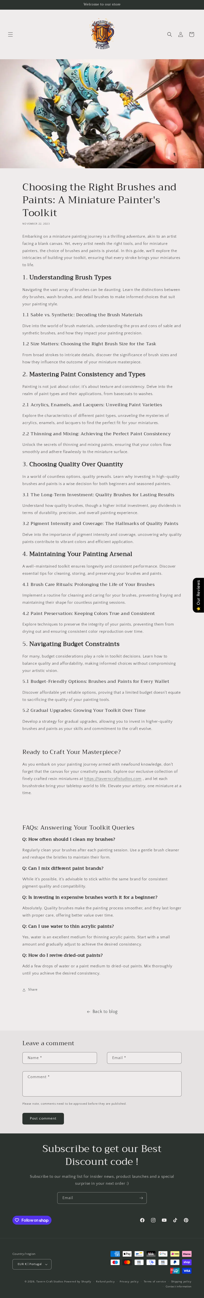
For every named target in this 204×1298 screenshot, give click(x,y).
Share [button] (33, 990)
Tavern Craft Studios (49, 1281)
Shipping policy (181, 1281)
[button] (10, 34)
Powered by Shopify (77, 1281)
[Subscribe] (141, 1198)
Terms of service (155, 1281)
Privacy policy (129, 1281)
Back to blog (105, 1011)
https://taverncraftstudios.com (113, 779)
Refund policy (105, 1281)
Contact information (179, 1286)
